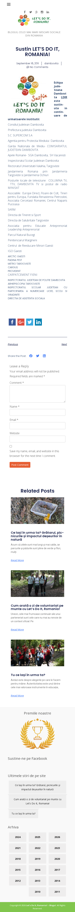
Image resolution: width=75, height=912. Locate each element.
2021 (18, 848)
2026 (57, 837)
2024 (18, 837)
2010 (37, 891)
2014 (57, 880)
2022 (37, 848)
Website (15, 433)
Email (14, 420)
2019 (37, 858)
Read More (17, 560)
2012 (18, 880)
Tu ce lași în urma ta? (28, 675)
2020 (57, 858)
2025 (37, 837)
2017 (57, 869)
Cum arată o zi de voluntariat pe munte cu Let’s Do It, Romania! (37, 607)
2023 (57, 848)
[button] (31, 356)
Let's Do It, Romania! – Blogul (41, 905)
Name (15, 406)
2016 (37, 869)
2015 (18, 869)
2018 (18, 858)
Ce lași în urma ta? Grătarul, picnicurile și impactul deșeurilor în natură (37, 536)
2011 (57, 891)
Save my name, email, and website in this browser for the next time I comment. (34, 453)
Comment (17, 383)
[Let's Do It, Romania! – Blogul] (34, 24)
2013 (37, 880)
